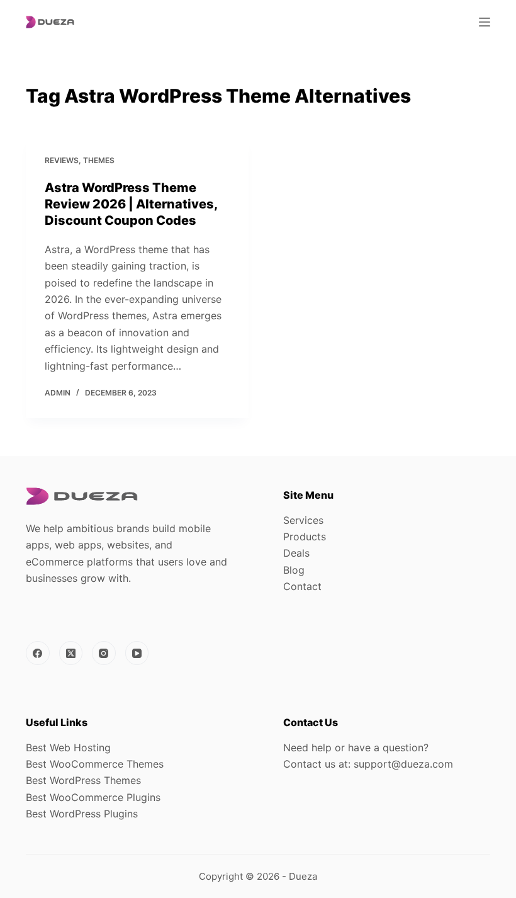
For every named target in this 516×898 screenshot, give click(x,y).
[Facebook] (38, 653)
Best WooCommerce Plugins (93, 797)
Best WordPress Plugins (82, 813)
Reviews (62, 160)
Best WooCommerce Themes (95, 764)
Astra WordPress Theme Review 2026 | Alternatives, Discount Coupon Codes (131, 204)
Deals (296, 553)
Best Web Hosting (68, 747)
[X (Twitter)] (71, 653)
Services (303, 520)
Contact (302, 586)
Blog (294, 570)
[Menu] (484, 22)
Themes (99, 160)
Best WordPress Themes (83, 780)
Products (304, 536)
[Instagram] (104, 653)
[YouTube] (137, 653)
